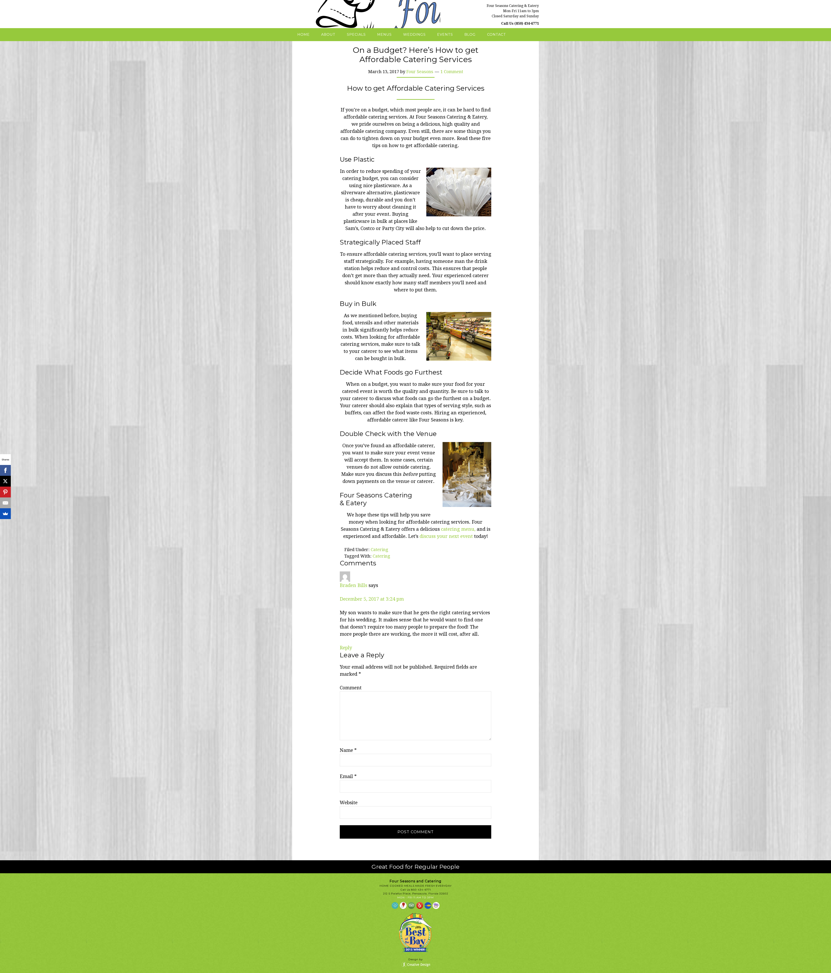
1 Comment (451, 71)
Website (349, 802)
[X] (5, 481)
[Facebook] (5, 470)
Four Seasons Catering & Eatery (366, 14)
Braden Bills (353, 585)
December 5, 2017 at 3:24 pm (372, 599)
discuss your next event (446, 536)
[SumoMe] (5, 513)
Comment (351, 687)
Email (348, 776)
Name (348, 750)
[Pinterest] (5, 492)
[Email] (5, 502)
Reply (346, 647)
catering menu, (458, 529)
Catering (379, 549)
